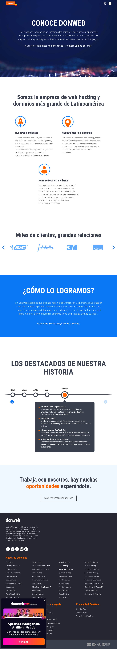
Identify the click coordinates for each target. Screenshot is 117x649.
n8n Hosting (63, 566)
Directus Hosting (64, 587)
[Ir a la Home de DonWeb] (10, 3)
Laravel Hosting (64, 562)
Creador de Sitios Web (14, 583)
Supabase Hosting (65, 576)
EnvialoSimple (11, 580)
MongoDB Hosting (91, 562)
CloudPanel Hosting (92, 569)
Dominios (9, 562)
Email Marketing (11, 576)
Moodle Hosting (64, 597)
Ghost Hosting (63, 583)
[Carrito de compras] (105, 3)
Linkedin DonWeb (26, 549)
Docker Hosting (38, 594)
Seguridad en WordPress (85, 616)
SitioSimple (10, 587)
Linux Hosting (37, 573)
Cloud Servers (37, 583)
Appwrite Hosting (64, 573)
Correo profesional (13, 566)
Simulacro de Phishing (93, 594)
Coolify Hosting (63, 580)
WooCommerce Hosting (41, 566)
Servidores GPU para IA (94, 587)
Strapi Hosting (63, 590)
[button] (113, 247)
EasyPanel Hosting (91, 573)
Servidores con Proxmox (94, 583)
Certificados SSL (12, 569)
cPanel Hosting (90, 566)
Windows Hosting (38, 576)
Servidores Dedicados (93, 580)
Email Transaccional (13, 573)
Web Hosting (10, 590)
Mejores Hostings (91, 590)
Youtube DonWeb (17, 549)
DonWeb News (81, 612)
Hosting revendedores (40, 580)
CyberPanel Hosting (92, 576)
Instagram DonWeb (22, 549)
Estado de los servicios (49, 619)
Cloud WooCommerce (40, 569)
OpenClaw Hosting (65, 569)
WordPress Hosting (13, 594)
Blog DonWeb (81, 609)
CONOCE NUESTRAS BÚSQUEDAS (58, 498)
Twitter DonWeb (12, 549)
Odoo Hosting (63, 594)
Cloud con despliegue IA (41, 587)
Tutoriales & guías (47, 627)
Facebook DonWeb (8, 549)
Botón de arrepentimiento (50, 623)
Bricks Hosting (37, 562)
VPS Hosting (36, 590)
